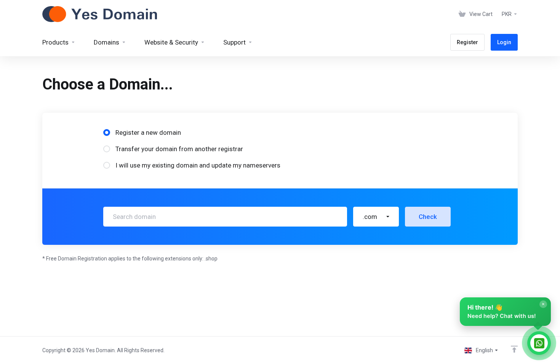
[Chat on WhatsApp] (539, 343)
